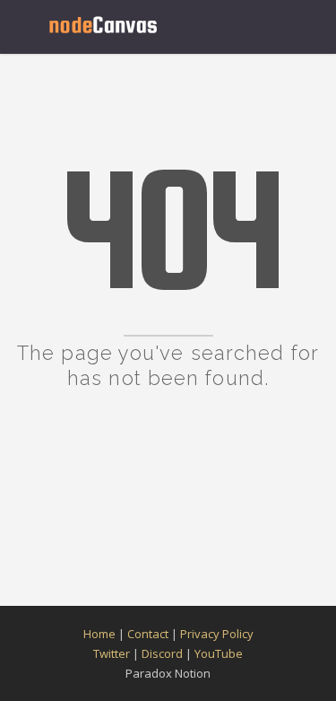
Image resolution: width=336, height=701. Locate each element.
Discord (162, 653)
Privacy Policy (217, 634)
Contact (147, 634)
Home (99, 634)
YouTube (218, 653)
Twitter (111, 653)
